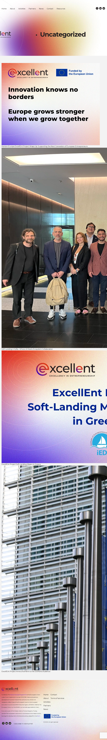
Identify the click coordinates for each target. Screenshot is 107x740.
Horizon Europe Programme (18, 694)
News (41, 9)
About (12, 9)
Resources (61, 9)
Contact (50, 9)
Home (4, 9)
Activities (21, 9)
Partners (32, 9)
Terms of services (57, 698)
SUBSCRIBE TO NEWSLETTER (23, 724)
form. (38, 716)
